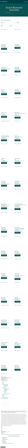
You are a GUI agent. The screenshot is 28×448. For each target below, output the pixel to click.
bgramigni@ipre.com (18, 161)
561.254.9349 (4, 91)
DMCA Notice (4, 442)
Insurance (5, 392)
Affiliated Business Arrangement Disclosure (8, 443)
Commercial (5, 390)
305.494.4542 (4, 137)
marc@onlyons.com (18, 207)
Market (2, 25)
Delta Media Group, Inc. (17, 434)
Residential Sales (6, 389)
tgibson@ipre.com (5, 161)
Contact (4, 396)
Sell (3, 383)
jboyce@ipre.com (5, 92)
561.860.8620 (4, 229)
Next (5, 373)
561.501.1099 (3, 160)
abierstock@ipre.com (18, 69)
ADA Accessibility (5, 439)
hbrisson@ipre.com (18, 91)
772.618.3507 (17, 344)
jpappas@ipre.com (5, 138)
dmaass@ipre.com (18, 322)
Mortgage (5, 391)
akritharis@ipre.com (18, 277)
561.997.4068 (17, 276)
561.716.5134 (3, 46)
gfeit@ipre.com (18, 138)
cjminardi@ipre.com (18, 345)
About (3, 394)
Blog (3, 395)
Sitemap (4, 440)
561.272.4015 (17, 90)
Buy (3, 382)
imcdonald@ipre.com (5, 345)
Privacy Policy (4, 441)
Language (11, 25)
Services (4, 387)
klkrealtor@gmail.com (19, 253)
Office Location (3, 22)
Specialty (18, 22)
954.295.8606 (4, 205)
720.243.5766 (17, 45)
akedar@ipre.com (5, 253)
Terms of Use (4, 438)
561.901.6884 (4, 114)
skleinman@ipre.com (5, 276)
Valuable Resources (5, 384)
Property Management (7, 393)
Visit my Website (4, 70)
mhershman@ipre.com (5, 206)
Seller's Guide (6, 385)
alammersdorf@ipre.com (6, 322)
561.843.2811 (4, 275)
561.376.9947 (17, 367)
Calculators (5, 386)
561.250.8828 (17, 137)
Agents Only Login (5, 437)
